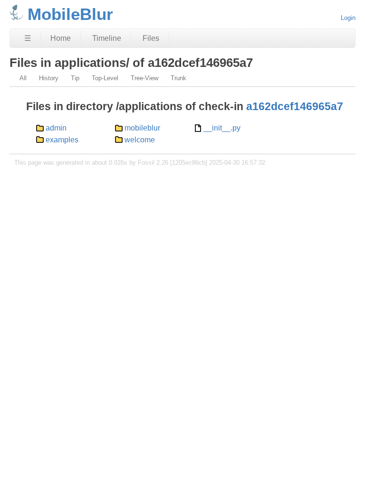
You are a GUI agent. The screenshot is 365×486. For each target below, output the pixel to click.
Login (348, 17)
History (48, 78)
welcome (140, 140)
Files (151, 38)
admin (56, 128)
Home (60, 38)
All (23, 78)
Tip (75, 78)
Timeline (106, 38)
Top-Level (105, 78)
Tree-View (144, 78)
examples (62, 140)
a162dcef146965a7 (294, 106)
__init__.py (221, 128)
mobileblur (142, 128)
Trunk (178, 78)
